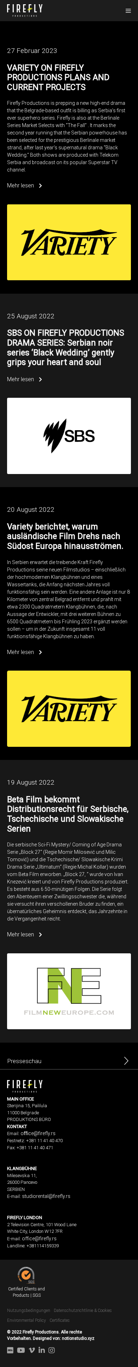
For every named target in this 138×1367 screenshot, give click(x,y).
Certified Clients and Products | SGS (26, 1292)
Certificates (60, 1320)
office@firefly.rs (39, 1238)
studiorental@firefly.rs (46, 1196)
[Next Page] (126, 1062)
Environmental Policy (26, 1320)
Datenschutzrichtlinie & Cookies (83, 1310)
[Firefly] (24, 9)
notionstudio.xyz (78, 1338)
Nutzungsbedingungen (28, 1310)
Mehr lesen (21, 185)
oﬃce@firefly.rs (38, 1133)
